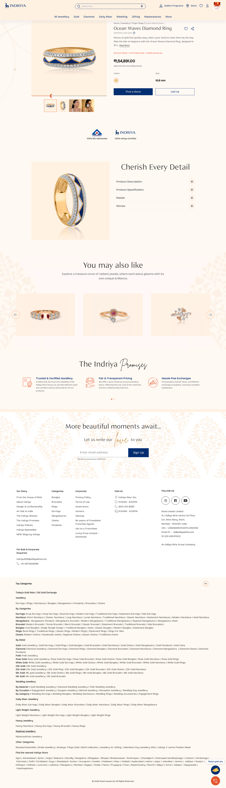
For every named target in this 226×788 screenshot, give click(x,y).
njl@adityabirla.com (183, 532)
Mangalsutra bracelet (67, 620)
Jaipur (157, 761)
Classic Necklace (136, 617)
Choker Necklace (55, 617)
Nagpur (88, 764)
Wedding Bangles (61, 693)
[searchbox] (110, 6)
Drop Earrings (33, 613)
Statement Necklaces (158, 617)
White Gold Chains (85, 662)
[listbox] (69, 104)
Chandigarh (147, 758)
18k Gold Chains (55, 672)
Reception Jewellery (110, 690)
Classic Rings (63, 631)
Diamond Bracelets (118, 648)
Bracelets (91, 603)
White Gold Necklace (154, 662)
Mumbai (78, 764)
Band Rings (29, 631)
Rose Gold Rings (170, 659)
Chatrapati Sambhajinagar (169, 758)
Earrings (20, 603)
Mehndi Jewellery (88, 690)
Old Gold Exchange (47, 592)
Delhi (31, 761)
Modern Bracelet (35, 624)
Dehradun (21, 761)
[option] (50, 105)
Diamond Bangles (96, 648)
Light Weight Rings (101, 715)
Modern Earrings (85, 613)
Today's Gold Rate (25, 592)
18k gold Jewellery (35, 672)
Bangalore (80, 758)
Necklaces (40, 603)
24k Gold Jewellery (36, 666)
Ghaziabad (62, 761)
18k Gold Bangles (92, 672)
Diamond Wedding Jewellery (73, 687)
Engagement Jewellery (44, 690)
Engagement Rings (148, 693)
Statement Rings (98, 631)
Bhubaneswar (117, 758)
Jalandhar (168, 761)
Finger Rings (137, 23)
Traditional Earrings (106, 613)
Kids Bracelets (155, 624)
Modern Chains (32, 634)
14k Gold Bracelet (56, 676)
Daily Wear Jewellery (27, 699)
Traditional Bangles (75, 627)
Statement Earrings (129, 613)
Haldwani (107, 761)
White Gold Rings (176, 662)
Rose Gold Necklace (149, 659)
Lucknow (42, 764)
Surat (169, 764)
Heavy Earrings (43, 726)
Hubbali (126, 761)
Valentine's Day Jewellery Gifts (139, 747)
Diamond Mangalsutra (165, 648)
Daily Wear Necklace (98, 704)
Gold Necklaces (110, 645)
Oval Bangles (32, 627)
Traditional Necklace (114, 617)
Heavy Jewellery (24, 720)
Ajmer (41, 758)
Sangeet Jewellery (67, 690)
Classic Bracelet (91, 624)
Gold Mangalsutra (145, 645)
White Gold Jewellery (39, 662)
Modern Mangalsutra (92, 620)
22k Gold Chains (115, 669)
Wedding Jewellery (26, 681)
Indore (148, 761)
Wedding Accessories (125, 693)
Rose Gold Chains (105, 659)
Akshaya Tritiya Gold (68, 747)
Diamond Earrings (57, 648)
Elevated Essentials (26, 747)
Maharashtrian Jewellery (29, 736)
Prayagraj (116, 764)
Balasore (58, 758)
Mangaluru (66, 764)
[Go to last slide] (15, 315)
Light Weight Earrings (53, 715)
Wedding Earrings (41, 693)
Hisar (117, 761)
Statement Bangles (143, 627)
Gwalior (96, 761)
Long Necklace (74, 617)
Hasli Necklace (201, 617)
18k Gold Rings (73, 672)
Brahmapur (133, 758)
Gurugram (84, 761)
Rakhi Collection (89, 747)
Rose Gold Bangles (126, 659)
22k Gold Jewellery (36, 669)
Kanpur (199, 761)
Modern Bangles (122, 627)
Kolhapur (20, 764)
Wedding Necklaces (83, 693)
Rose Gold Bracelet (83, 659)
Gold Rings (61, 645)
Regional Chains (71, 634)
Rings (29, 603)
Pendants (78, 603)
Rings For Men (116, 631)
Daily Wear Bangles (49, 704)
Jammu (178, 761)
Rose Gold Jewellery (38, 659)
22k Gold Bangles (74, 669)
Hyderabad (137, 761)
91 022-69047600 (171, 536)
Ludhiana (54, 764)
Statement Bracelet (112, 624)
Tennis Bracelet (54, 624)
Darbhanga (202, 758)
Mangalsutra (64, 603)
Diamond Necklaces (140, 648)
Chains (101, 603)
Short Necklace (35, 617)
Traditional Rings (45, 631)
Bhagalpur (93, 758)
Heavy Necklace (24, 726)
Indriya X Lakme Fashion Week (174, 747)
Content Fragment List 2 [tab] (114, 399)
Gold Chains (127, 645)
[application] (69, 58)
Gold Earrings (46, 645)
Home (116, 23)
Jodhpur (189, 761)
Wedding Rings (104, 693)
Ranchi (151, 764)
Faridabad (41, 761)
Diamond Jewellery (36, 648)
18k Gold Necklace (133, 672)
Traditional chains (108, 634)
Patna (105, 764)
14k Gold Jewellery (35, 676)
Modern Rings (79, 631)
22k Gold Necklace (136, 669)
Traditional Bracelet (135, 624)
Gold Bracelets (92, 645)
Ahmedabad (29, 758)
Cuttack (189, 758)
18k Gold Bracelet (112, 672)
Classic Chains (89, 634)
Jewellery (125, 23)
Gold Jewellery (29, 645)
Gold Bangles (76, 645)
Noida (97, 764)
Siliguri (160, 764)
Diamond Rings (77, 648)
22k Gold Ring (55, 669)
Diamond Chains (188, 648)
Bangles (52, 603)
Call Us (175, 91)
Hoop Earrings (50, 613)
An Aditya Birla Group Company (178, 544)
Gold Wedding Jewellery (43, 687)
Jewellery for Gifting (110, 747)
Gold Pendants (164, 645)
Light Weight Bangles (78, 715)
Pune (126, 764)
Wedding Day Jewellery (135, 690)
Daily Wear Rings (120, 704)
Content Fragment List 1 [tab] (112, 399)
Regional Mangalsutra (144, 620)
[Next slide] (210, 315)
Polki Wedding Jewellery (102, 687)
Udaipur (178, 764)
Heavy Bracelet (62, 726)
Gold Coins (179, 645)
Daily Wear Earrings (26, 704)
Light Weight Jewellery (28, 710)
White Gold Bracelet (130, 662)
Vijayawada (190, 764)
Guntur (73, 761)
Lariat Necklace (92, 617)
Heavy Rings (78, 726)
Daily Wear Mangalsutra (144, 704)
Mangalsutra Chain (168, 620)
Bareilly (69, 758)
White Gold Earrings (63, 662)
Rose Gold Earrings (61, 659)
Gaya (52, 761)
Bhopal (104, 758)
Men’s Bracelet (72, 624)
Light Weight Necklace (28, 715)
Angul (49, 758)
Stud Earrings (67, 613)
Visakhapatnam (25, 768)
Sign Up (138, 452)
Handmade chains (51, 634)
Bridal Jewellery (46, 747)
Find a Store (133, 91)
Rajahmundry (138, 764)
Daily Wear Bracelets (73, 704)
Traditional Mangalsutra (118, 620)
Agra (18, 758)
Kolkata (31, 764)
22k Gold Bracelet (95, 669)
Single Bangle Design (52, 627)
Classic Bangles (103, 627)
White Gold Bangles (107, 662)
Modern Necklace (181, 617)
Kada (90, 627)
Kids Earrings (149, 613)
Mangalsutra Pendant (42, 620)
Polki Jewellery (30, 655)
